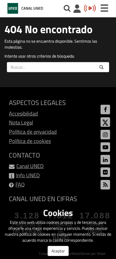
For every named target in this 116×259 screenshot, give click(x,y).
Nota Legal (21, 122)
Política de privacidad (33, 132)
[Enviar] (101, 67)
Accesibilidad (23, 114)
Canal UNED (30, 166)
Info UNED (28, 175)
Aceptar (58, 251)
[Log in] (77, 9)
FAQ (20, 185)
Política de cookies (30, 141)
